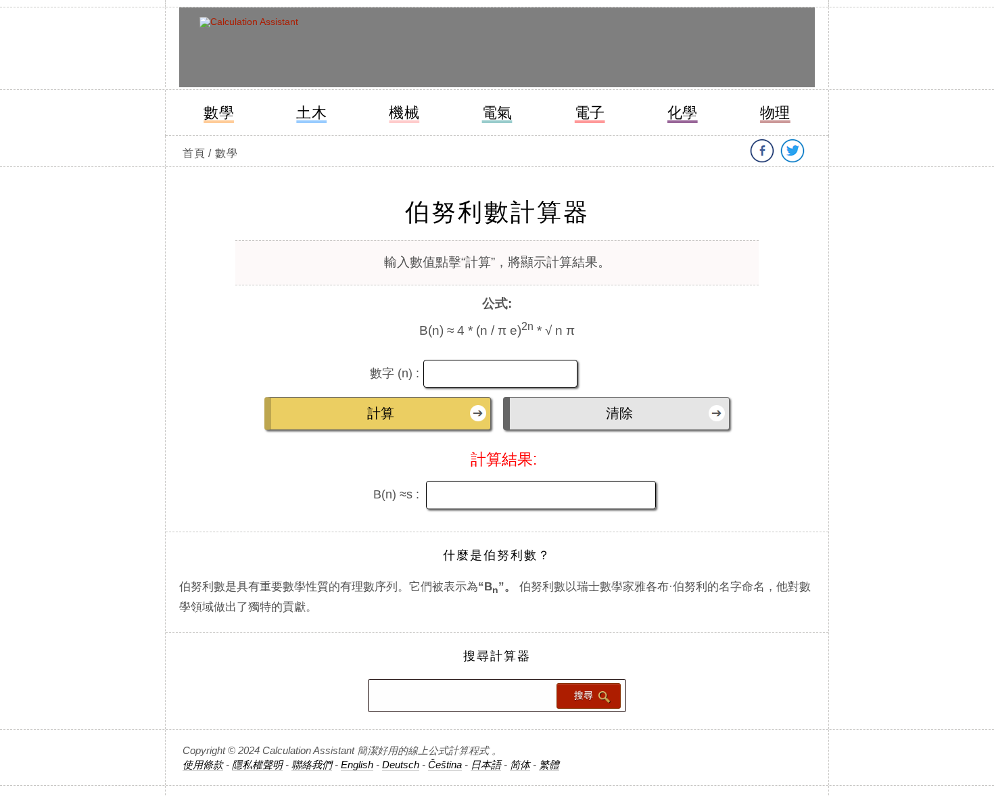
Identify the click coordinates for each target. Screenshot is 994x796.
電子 (590, 112)
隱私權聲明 (257, 764)
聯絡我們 (311, 764)
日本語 (486, 764)
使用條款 (203, 764)
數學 (219, 112)
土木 (311, 112)
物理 (775, 112)
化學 (682, 112)
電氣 (497, 112)
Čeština (445, 764)
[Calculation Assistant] (299, 49)
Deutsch (400, 764)
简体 (520, 764)
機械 (404, 112)
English (357, 764)
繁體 (549, 764)
